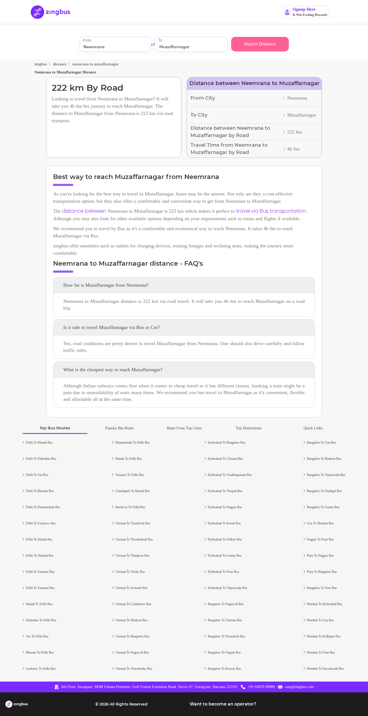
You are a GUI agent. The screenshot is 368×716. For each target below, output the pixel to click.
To (160, 40)
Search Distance (260, 44)
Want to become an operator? (223, 704)
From (87, 40)
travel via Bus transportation (271, 211)
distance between (84, 211)
